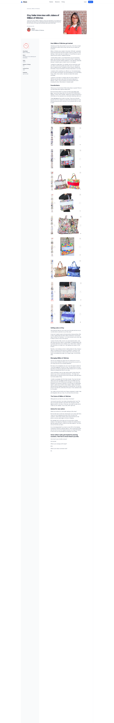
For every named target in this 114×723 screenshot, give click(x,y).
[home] (24, 2)
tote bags (56, 98)
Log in (85, 1)
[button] (51, 2)
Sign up (90, 1)
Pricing (63, 1)
